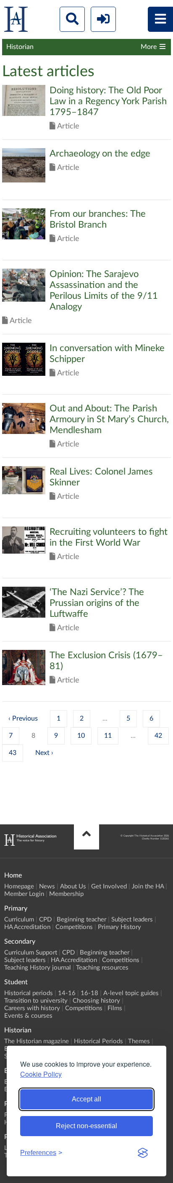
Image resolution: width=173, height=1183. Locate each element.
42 (158, 735)
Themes (139, 1041)
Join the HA (148, 886)
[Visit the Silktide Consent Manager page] (143, 1153)
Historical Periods (98, 1041)
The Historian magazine (36, 1041)
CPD (45, 919)
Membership (66, 894)
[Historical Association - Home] (30, 843)
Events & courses (28, 1016)
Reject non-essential (86, 1125)
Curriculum (19, 919)
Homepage (19, 886)
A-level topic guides (131, 993)
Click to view (86, 112)
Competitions (74, 927)
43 (12, 752)
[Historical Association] (16, 21)
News (47, 886)
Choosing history (96, 1001)
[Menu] (160, 19)
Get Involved (109, 886)
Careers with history (32, 1008)
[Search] (72, 19)
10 (81, 735)
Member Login (24, 894)
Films (114, 1008)
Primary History (119, 927)
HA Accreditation (27, 927)
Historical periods (28, 993)
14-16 (67, 993)
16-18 (89, 993)
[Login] (103, 19)
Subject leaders (132, 919)
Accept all (86, 1099)
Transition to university (36, 1001)
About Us (73, 886)
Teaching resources (102, 968)
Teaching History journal (37, 968)
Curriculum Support (30, 952)
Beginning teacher (81, 919)
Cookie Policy (41, 1074)
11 (108, 735)
